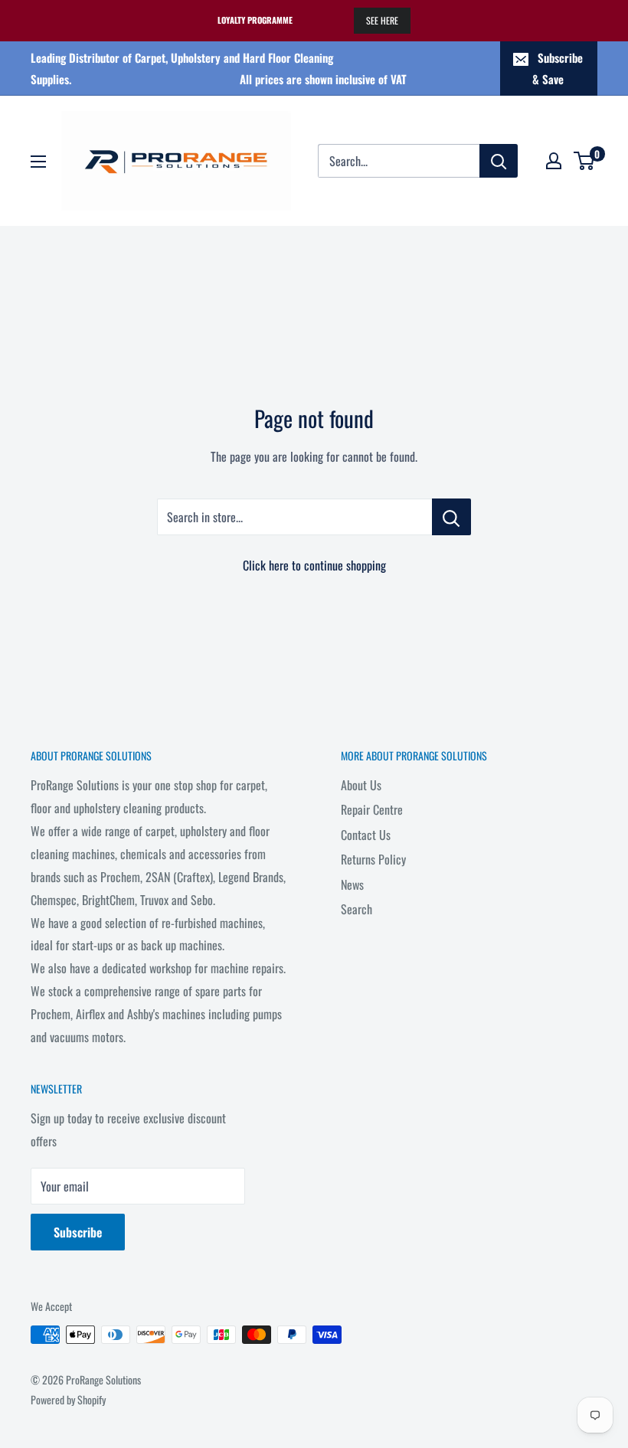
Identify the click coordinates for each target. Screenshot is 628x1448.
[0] (584, 161)
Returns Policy (373, 859)
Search (356, 909)
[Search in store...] (451, 516)
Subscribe (78, 1232)
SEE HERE (382, 20)
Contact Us (366, 834)
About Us (361, 785)
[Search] (498, 161)
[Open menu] (38, 161)
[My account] (553, 160)
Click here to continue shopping (314, 565)
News (352, 884)
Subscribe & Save (557, 68)
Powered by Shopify (68, 1399)
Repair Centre (372, 809)
